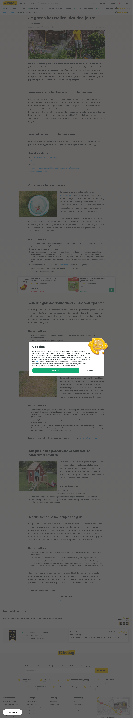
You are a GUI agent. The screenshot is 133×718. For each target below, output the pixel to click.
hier (37, 362)
